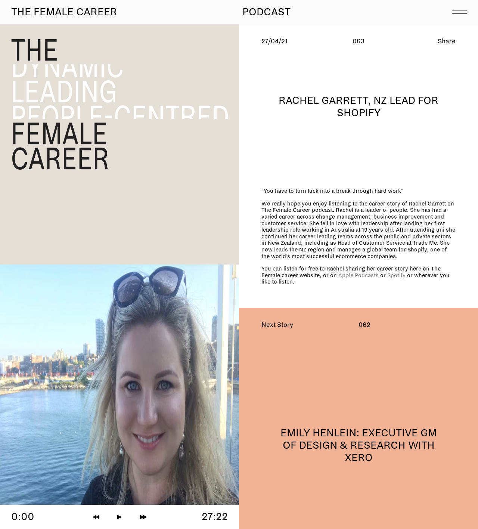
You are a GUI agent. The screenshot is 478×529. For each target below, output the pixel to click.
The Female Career (64, 12)
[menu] (459, 11)
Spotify (397, 275)
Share (447, 41)
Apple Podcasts (358, 275)
